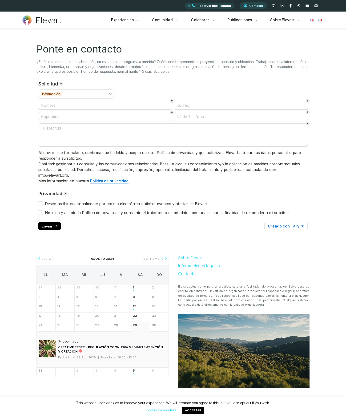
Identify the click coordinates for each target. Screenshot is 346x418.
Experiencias (122, 20)
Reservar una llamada (214, 6)
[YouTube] (307, 6)
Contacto (256, 6)
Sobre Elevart (282, 20)
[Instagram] (273, 6)
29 (135, 325)
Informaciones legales (199, 266)
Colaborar (200, 20)
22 (135, 315)
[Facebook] (290, 6)
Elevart (49, 20)
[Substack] (316, 6)
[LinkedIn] (282, 6)
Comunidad (162, 20)
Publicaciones (239, 20)
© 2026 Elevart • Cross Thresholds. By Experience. (173, 408)
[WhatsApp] (299, 6)
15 (134, 306)
